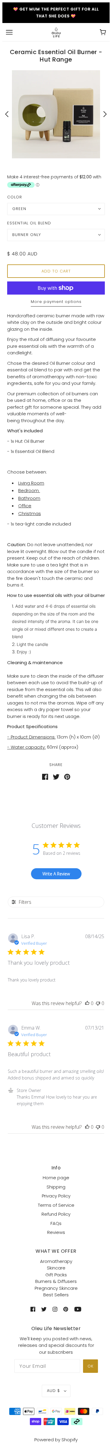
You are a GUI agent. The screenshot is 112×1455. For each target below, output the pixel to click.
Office (24, 506)
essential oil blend (29, 223)
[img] (32, 1309)
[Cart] (103, 32)
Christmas (29, 513)
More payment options (56, 301)
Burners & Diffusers (56, 1281)
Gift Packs (56, 1275)
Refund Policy (56, 1214)
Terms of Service (56, 1205)
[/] (56, 32)
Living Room (31, 483)
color (14, 197)
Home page (56, 1177)
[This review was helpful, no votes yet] (87, 1003)
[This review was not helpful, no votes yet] (98, 1003)
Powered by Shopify (56, 1439)
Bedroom (29, 490)
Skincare (56, 1268)
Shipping (56, 1187)
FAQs (56, 1223)
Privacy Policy (56, 1196)
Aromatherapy (56, 1261)
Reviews (56, 1232)
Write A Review (56, 874)
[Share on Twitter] (56, 776)
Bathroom (29, 498)
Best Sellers (56, 1295)
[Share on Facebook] (45, 776)
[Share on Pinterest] (67, 776)
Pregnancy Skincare (56, 1288)
